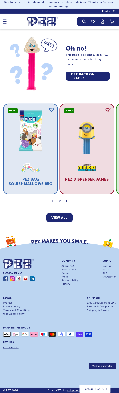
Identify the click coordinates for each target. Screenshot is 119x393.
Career (66, 273)
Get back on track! (82, 76)
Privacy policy (11, 306)
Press (65, 276)
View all (59, 218)
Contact (107, 266)
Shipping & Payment (99, 310)
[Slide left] (52, 201)
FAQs (105, 269)
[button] (5, 21)
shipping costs (76, 390)
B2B (104, 273)
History (66, 283)
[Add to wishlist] (51, 110)
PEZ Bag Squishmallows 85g (30, 181)
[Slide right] (66, 201)
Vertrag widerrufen (102, 366)
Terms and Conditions (16, 310)
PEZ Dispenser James (87, 179)
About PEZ (68, 266)
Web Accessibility (13, 313)
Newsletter (109, 276)
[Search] (84, 21)
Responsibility (70, 280)
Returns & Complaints (100, 306)
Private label (69, 269)
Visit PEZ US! (11, 347)
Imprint (7, 303)
